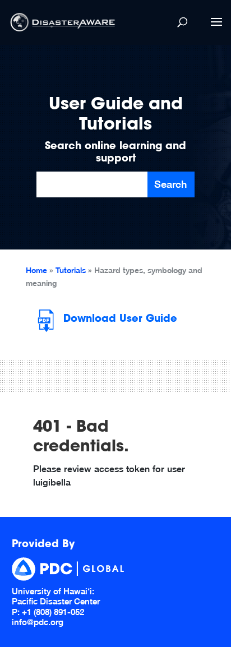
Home (36, 270)
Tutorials (71, 270)
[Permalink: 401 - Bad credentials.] (23, 467)
